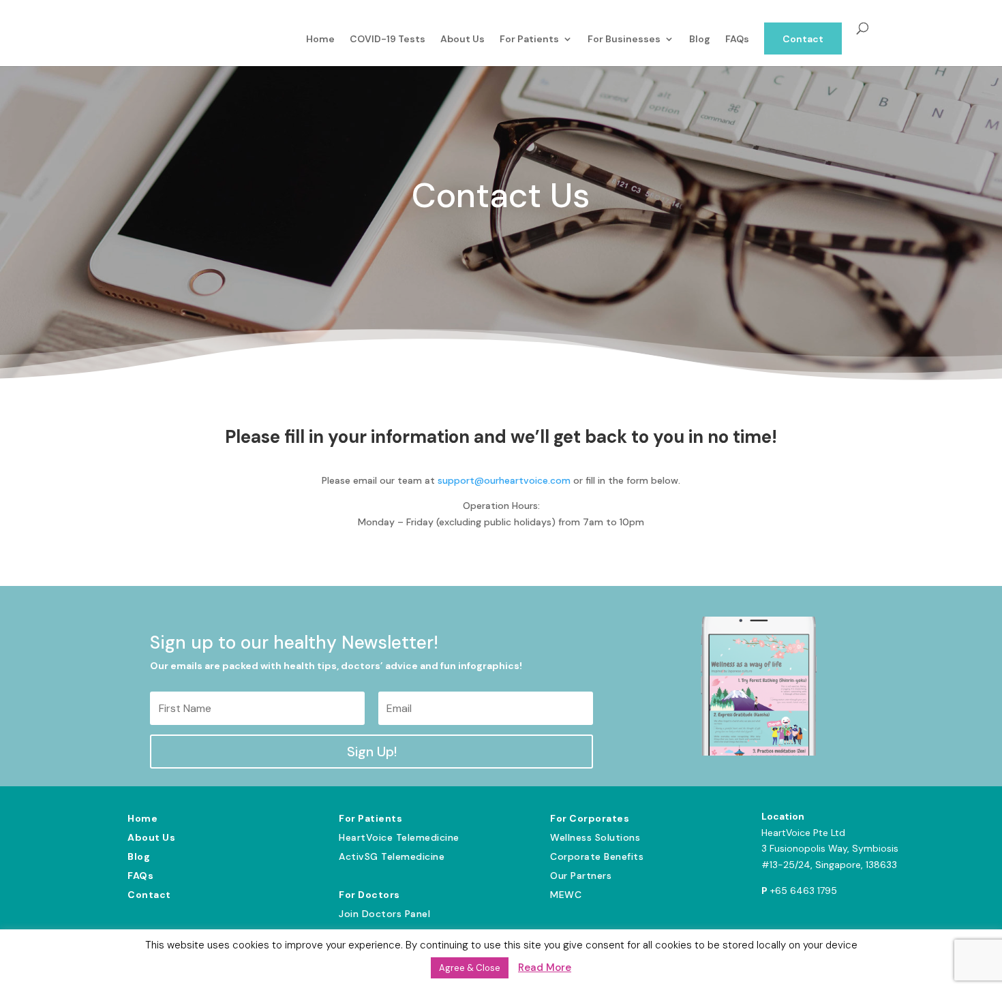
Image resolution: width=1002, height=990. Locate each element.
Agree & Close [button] (469, 968)
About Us (462, 39)
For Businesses (624, 39)
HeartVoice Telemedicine (399, 837)
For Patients (529, 39)
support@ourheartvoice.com (505, 480)
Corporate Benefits (596, 856)
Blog (699, 39)
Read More (544, 967)
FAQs (737, 39)
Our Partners (580, 875)
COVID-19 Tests (387, 39)
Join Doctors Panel (384, 914)
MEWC (565, 894)
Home (320, 39)
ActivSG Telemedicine (391, 856)
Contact (803, 39)
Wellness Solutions (595, 837)
